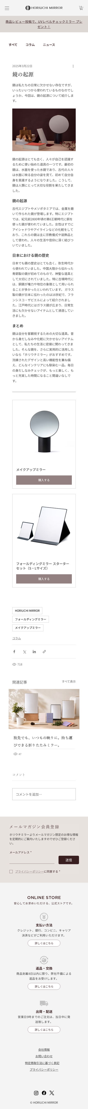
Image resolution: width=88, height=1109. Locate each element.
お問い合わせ (44, 1056)
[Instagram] (36, 1093)
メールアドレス (20, 852)
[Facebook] (44, 1093)
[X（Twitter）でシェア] (24, 652)
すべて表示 (69, 681)
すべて (13, 45)
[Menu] (7, 8)
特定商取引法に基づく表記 (42, 1063)
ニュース (49, 45)
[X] (52, 1093)
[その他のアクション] (73, 66)
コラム (30, 45)
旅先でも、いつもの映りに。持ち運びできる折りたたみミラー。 (43, 741)
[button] (81, 8)
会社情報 (44, 1049)
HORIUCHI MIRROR (27, 610)
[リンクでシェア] (44, 652)
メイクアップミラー (28, 628)
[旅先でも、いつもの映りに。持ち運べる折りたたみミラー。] (44, 709)
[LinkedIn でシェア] (34, 652)
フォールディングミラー (30, 619)
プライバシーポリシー (44, 1069)
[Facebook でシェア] (14, 652)
